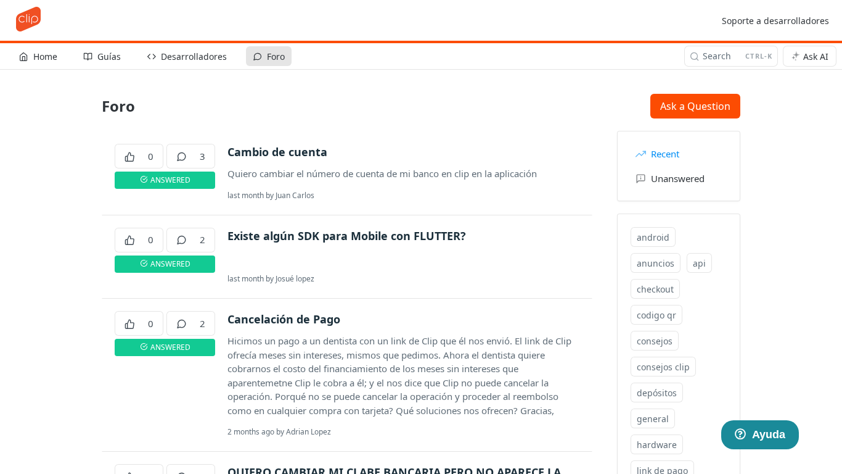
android (653, 237)
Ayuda (768, 434)
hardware (657, 445)
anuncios (655, 263)
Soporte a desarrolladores (775, 21)
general (653, 419)
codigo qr (656, 315)
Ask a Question (695, 106)
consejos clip (663, 367)
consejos (654, 341)
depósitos (657, 393)
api (699, 263)
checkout (655, 289)
